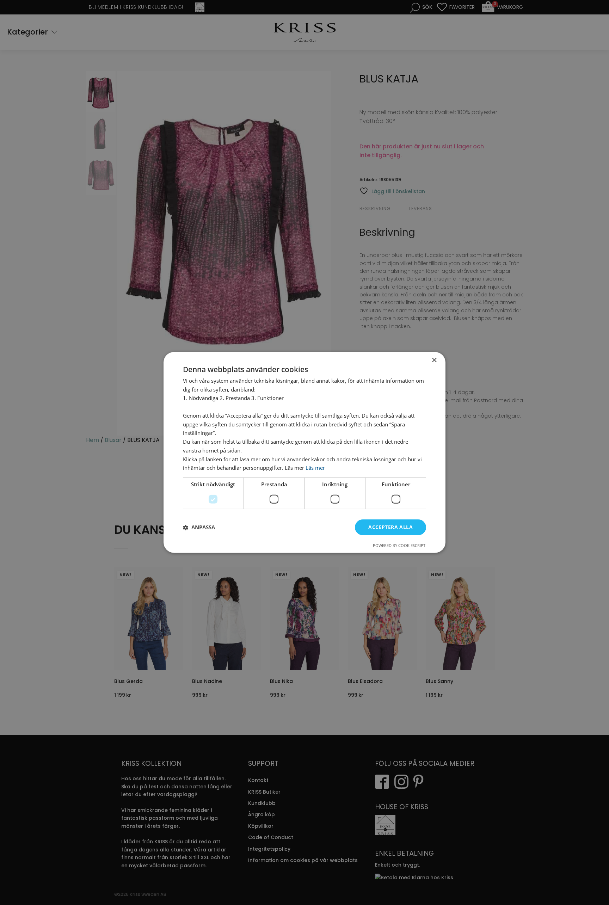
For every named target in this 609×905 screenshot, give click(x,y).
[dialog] (304, 452)
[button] (199, 527)
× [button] (434, 360)
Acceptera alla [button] (390, 527)
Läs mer (315, 468)
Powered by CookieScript (399, 545)
